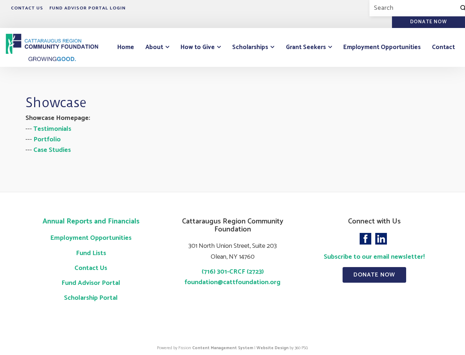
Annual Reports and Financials (91, 221)
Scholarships (250, 47)
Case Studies (52, 150)
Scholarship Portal (91, 298)
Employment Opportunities (382, 47)
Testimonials (52, 129)
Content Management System (222, 347)
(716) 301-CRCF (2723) (233, 271)
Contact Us (27, 8)
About (154, 47)
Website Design (272, 347)
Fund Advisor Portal (90, 283)
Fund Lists (91, 253)
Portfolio (47, 139)
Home (125, 47)
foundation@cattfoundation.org (232, 282)
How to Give (198, 47)
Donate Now (374, 275)
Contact (443, 47)
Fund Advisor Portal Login (87, 8)
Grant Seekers (306, 47)
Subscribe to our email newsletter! (374, 256)
